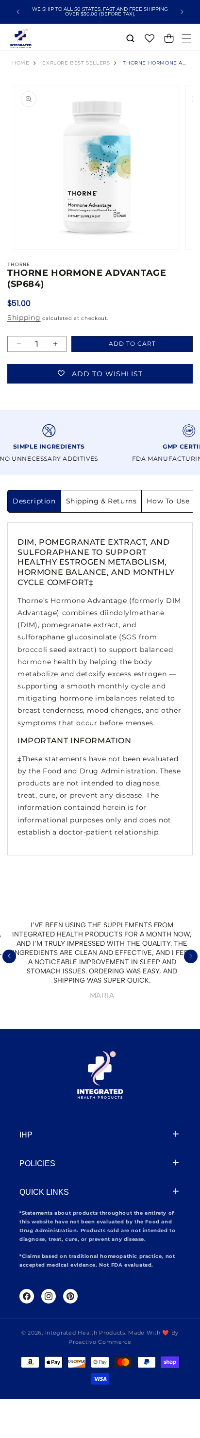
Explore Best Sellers (76, 63)
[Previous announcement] (18, 11)
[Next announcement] (182, 11)
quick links (44, 1192)
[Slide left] (9, 956)
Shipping (24, 317)
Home (20, 63)
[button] (186, 38)
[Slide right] (191, 956)
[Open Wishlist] (149, 38)
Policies (37, 1163)
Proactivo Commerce (100, 1341)
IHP (26, 1135)
